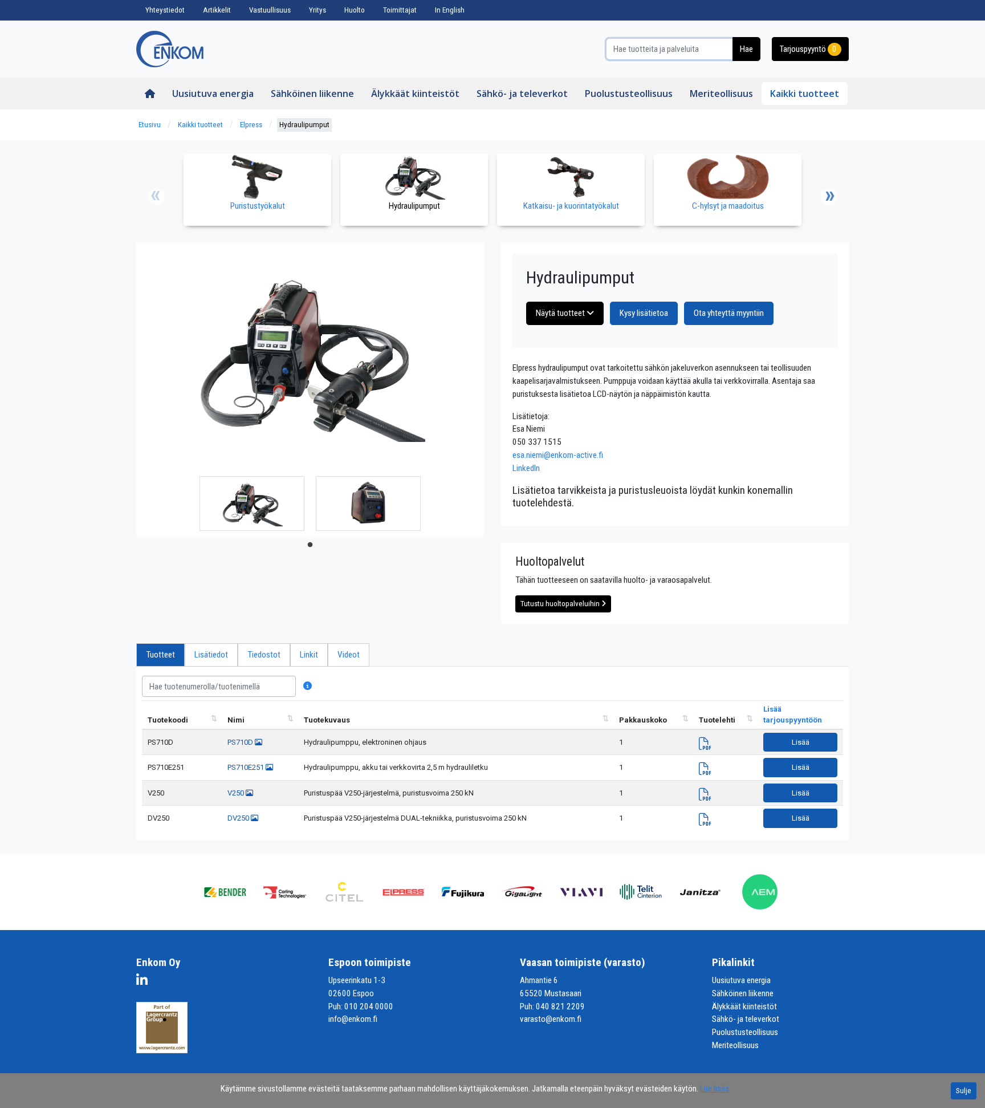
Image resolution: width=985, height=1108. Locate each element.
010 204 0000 (368, 1006)
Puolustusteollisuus (629, 93)
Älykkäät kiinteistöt (415, 93)
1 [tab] (310, 545)
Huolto (354, 10)
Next (828, 196)
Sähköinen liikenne (312, 93)
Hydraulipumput (304, 124)
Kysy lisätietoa (644, 313)
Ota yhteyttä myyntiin (729, 313)
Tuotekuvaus (327, 720)
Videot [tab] (348, 655)
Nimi (236, 720)
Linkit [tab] (309, 655)
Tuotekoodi (168, 720)
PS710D (160, 742)
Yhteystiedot (165, 10)
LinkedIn (526, 468)
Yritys (317, 10)
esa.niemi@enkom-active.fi (557, 455)
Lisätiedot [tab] (211, 655)
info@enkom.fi (352, 1019)
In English (450, 10)
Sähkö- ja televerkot (522, 93)
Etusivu (150, 124)
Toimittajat (400, 10)
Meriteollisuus (721, 93)
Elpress (251, 124)
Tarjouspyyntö (808, 49)
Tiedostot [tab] (263, 655)
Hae (746, 49)
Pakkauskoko (643, 720)
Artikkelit (217, 10)
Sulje (963, 1090)
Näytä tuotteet (561, 313)
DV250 (158, 818)
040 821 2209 (560, 1006)
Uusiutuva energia (213, 93)
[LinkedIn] (144, 982)
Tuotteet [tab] (160, 655)
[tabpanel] (252, 503)
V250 (156, 793)
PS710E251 (166, 767)
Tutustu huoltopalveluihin (560, 603)
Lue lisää (714, 1088)
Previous (156, 196)
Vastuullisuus (270, 10)
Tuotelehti (717, 720)
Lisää (800, 742)
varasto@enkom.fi (550, 1019)
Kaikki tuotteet (804, 93)
